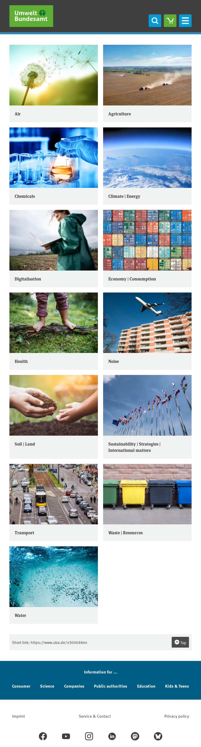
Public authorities (110, 686)
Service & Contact (95, 716)
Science (47, 686)
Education (146, 686)
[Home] (31, 16)
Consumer (21, 686)
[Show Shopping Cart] (170, 20)
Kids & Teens (177, 686)
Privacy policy (176, 716)
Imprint (18, 716)
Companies (74, 686)
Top (183, 642)
